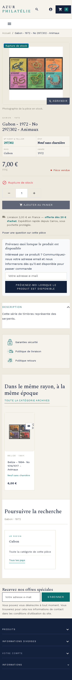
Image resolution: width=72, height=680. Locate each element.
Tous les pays (17, 560)
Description (12, 307)
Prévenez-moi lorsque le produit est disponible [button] (36, 287)
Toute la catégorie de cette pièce (30, 551)
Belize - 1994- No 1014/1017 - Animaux (19, 466)
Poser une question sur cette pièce (24, 232)
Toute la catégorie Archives (27, 400)
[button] (37, 9)
